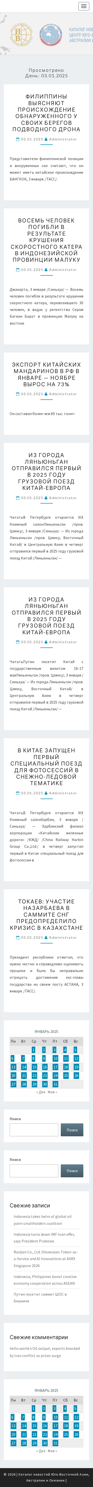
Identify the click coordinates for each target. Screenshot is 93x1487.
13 (13, 1066)
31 (56, 1084)
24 (56, 1075)
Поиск (15, 1118)
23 (45, 1075)
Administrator (63, 139)
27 (13, 1084)
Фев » (52, 1091)
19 (76, 1066)
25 (66, 1075)
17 (56, 1066)
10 (56, 1058)
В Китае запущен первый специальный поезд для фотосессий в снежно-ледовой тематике (46, 766)
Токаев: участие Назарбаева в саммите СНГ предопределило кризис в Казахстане (46, 914)
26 (76, 1075)
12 (76, 1058)
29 (34, 1084)
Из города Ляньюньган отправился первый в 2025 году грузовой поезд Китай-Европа (47, 471)
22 (34, 1075)
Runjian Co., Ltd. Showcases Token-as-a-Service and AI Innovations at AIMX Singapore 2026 (46, 1258)
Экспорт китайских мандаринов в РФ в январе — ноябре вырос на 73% (46, 374)
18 (66, 1066)
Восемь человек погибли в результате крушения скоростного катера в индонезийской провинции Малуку (47, 240)
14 (24, 1066)
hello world (19, 1348)
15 (34, 1066)
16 (45, 1066)
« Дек (40, 1091)
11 (66, 1058)
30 (45, 1084)
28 (24, 1084)
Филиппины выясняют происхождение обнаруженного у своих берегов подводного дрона (46, 112)
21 (24, 1075)
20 (13, 1075)
